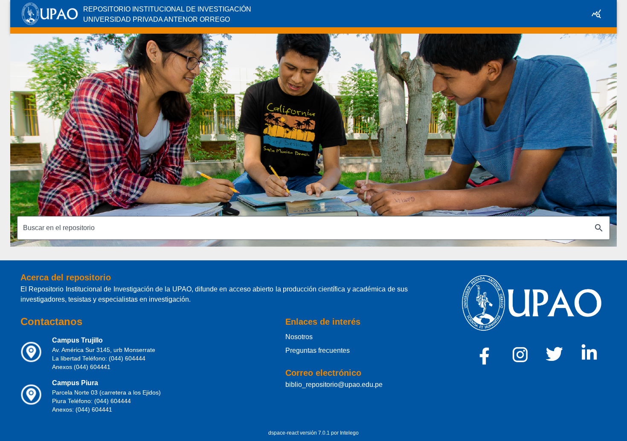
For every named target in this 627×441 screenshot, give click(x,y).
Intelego (349, 433)
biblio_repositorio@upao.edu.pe (334, 384)
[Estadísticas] (596, 13)
